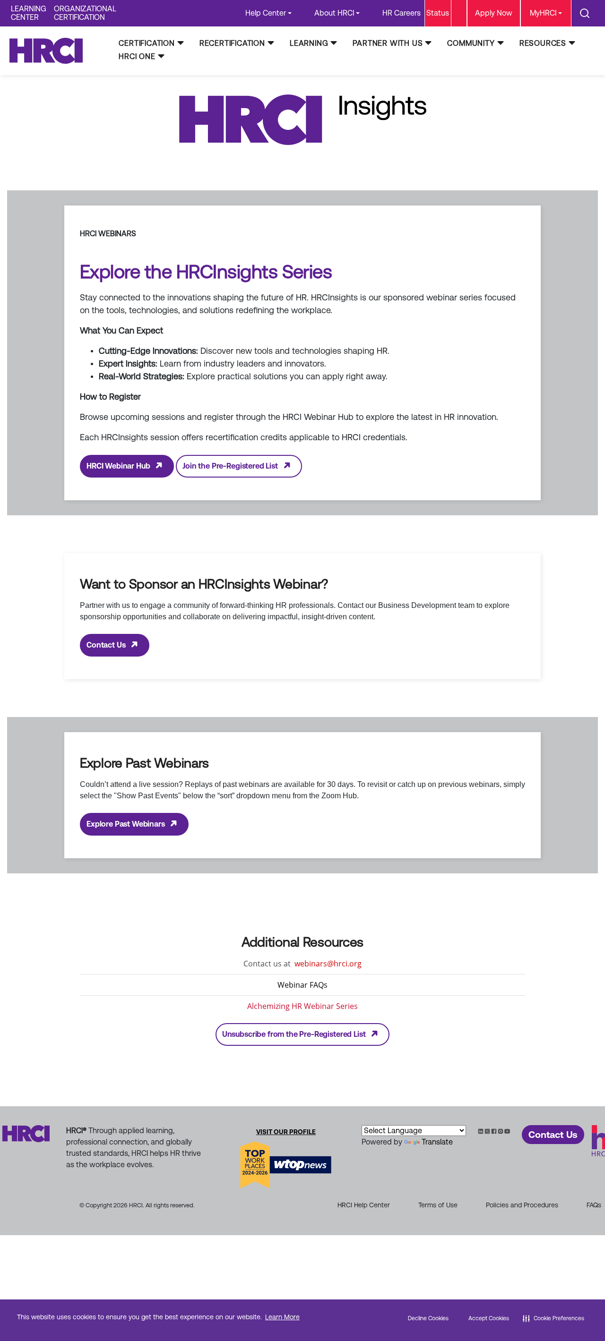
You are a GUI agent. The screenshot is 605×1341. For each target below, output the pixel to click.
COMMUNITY (470, 43)
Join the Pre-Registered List (230, 465)
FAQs (594, 1205)
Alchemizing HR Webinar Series (302, 1006)
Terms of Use (438, 1205)
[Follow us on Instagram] (500, 1130)
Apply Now (493, 13)
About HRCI (334, 13)
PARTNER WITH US (388, 43)
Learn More (282, 1317)
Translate (437, 1141)
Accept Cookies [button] (488, 1318)
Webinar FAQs (302, 985)
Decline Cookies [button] (428, 1318)
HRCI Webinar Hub (118, 465)
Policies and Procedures (522, 1205)
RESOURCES (542, 43)
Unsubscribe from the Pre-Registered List (294, 1034)
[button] (553, 1318)
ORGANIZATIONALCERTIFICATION (85, 13)
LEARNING (309, 43)
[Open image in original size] (50, 50)
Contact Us (105, 645)
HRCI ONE (137, 56)
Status (437, 13)
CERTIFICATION (146, 43)
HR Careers (401, 13)
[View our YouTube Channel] (507, 1130)
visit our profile (286, 1132)
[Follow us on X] (487, 1130)
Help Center (265, 13)
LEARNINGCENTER (28, 13)
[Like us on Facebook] (494, 1130)
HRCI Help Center (363, 1205)
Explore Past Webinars (125, 824)
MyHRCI (543, 13)
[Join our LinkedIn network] (480, 1130)
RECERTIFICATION (232, 43)
